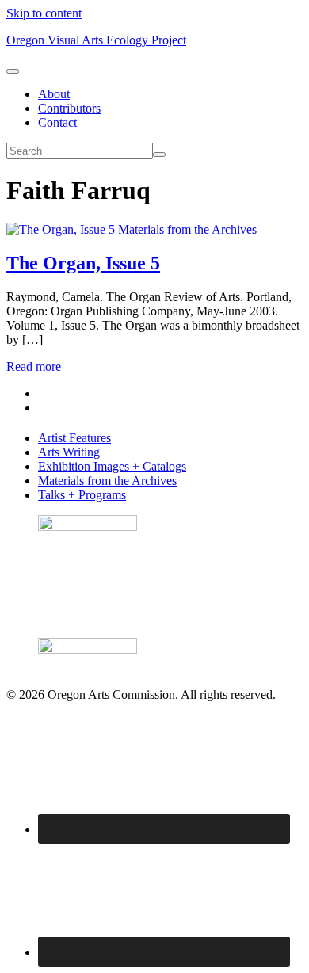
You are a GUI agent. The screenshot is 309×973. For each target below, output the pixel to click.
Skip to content (44, 13)
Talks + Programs (82, 495)
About (54, 94)
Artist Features (74, 438)
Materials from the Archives (187, 229)
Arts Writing (69, 452)
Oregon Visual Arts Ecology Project (96, 40)
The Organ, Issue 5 (83, 263)
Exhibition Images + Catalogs (112, 466)
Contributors (69, 108)
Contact (57, 122)
